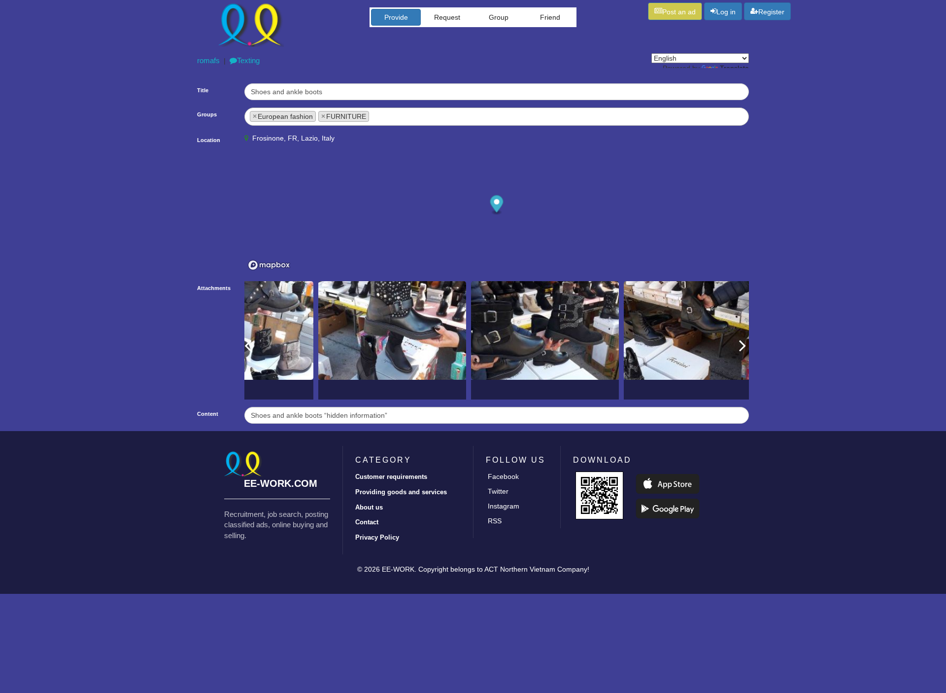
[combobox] (496, 117)
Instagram (503, 506)
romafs (208, 60)
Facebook (503, 476)
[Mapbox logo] (269, 265)
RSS (495, 521)
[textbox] (374, 115)
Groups (207, 114)
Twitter (498, 491)
